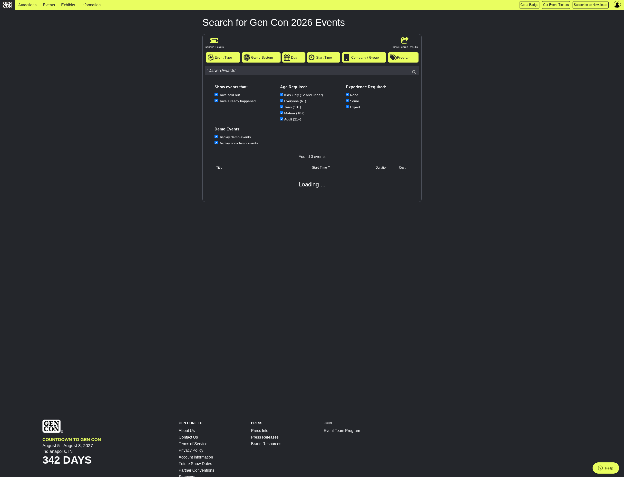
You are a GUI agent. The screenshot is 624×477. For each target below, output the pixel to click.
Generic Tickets (214, 47)
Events (49, 5)
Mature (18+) (294, 113)
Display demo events (235, 137)
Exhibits (68, 5)
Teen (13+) (292, 107)
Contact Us (188, 437)
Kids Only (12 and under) (303, 95)
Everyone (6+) (295, 101)
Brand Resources (266, 444)
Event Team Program (342, 431)
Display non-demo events (238, 143)
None (354, 95)
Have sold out (229, 95)
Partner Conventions (196, 470)
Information (91, 5)
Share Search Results (405, 47)
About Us (187, 431)
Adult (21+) (292, 119)
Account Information (196, 457)
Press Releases (265, 437)
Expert (355, 107)
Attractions (27, 5)
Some (354, 101)
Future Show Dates (195, 464)
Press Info (259, 431)
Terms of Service (193, 444)
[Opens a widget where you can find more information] (605, 468)
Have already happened (237, 101)
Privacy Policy (191, 450)
